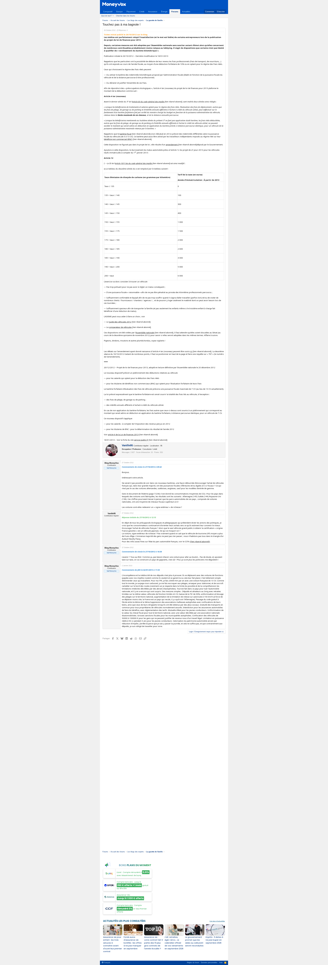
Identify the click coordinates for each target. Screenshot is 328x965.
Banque (119, 11)
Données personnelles (209, 962)
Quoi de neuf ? (106, 16)
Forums (174, 11)
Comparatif (107, 11)
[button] (113, 16)
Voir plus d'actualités (217, 921)
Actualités (186, 11)
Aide (221, 962)
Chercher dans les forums (125, 16)
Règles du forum (193, 962)
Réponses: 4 (123, 30)
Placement (130, 11)
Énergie (164, 11)
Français (106, 962)
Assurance (152, 11)
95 (161, 446)
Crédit (141, 11)
